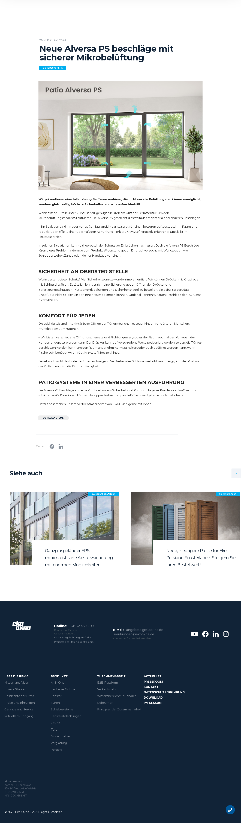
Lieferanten (105, 702)
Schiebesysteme (62, 709)
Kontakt (151, 687)
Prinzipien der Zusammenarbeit (119, 709)
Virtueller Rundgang (19, 716)
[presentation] (236, 473)
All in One (57, 682)
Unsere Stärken (15, 689)
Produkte (59, 676)
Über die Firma (16, 676)
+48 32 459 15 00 (82, 626)
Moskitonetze (60, 736)
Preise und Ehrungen (19, 702)
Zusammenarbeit (111, 676)
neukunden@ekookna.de (134, 634)
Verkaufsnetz (106, 689)
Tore (54, 729)
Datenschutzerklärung (164, 692)
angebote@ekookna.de (144, 630)
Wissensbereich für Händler (116, 696)
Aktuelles (152, 676)
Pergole (56, 749)
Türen (55, 702)
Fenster (56, 696)
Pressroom (153, 681)
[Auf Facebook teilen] (52, 446)
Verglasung (59, 743)
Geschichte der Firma (19, 696)
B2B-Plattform (107, 682)
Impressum (153, 703)
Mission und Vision (16, 682)
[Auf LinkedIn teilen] (61, 446)
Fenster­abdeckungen (66, 716)
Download (153, 697)
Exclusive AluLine (63, 689)
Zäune (55, 723)
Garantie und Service (19, 709)
